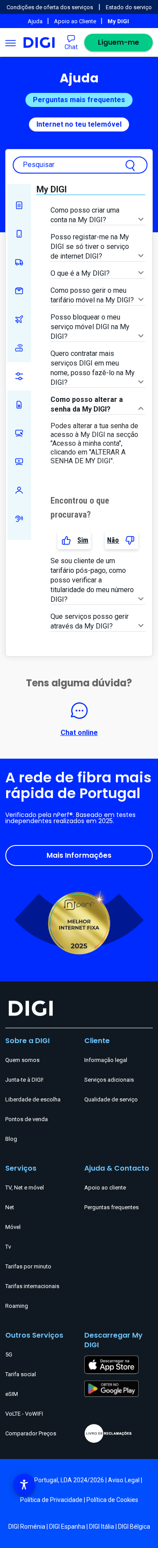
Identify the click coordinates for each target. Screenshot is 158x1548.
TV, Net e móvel (24, 1187)
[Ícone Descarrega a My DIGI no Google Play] (111, 1388)
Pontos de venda (26, 1119)
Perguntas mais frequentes (79, 100)
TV (19, 461)
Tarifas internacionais (32, 1286)
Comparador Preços (30, 1433)
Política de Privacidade (51, 1499)
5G (8, 1354)
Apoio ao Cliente (75, 21)
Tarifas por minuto (28, 1266)
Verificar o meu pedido (19, 262)
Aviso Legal (124, 1480)
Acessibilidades (19, 518)
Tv (8, 1246)
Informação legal (105, 1060)
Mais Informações (79, 855)
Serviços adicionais (109, 1079)
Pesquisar (38, 164)
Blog (11, 1139)
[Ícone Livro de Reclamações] (118, 1433)
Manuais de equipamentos (19, 205)
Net (19, 348)
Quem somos (22, 1060)
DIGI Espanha (67, 1526)
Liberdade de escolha (33, 1099)
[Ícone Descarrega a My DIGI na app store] (111, 1364)
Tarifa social (20, 1374)
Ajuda (36, 21)
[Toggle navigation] (10, 43)
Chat (71, 46)
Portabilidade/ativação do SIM (19, 405)
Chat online (79, 732)
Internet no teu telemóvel (79, 124)
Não (113, 540)
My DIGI (19, 376)
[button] (24, 1484)
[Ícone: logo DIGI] (39, 42)
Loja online (19, 433)
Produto (19, 291)
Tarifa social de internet (19, 490)
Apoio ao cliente (105, 1187)
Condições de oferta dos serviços (50, 7)
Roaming (19, 319)
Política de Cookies (112, 1499)
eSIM (11, 1394)
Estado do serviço (129, 7)
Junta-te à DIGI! (24, 1079)
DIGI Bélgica (134, 1526)
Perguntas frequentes (111, 1207)
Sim (82, 540)
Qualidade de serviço (111, 1099)
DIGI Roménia (26, 1526)
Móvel (19, 234)
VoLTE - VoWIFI (24, 1413)
